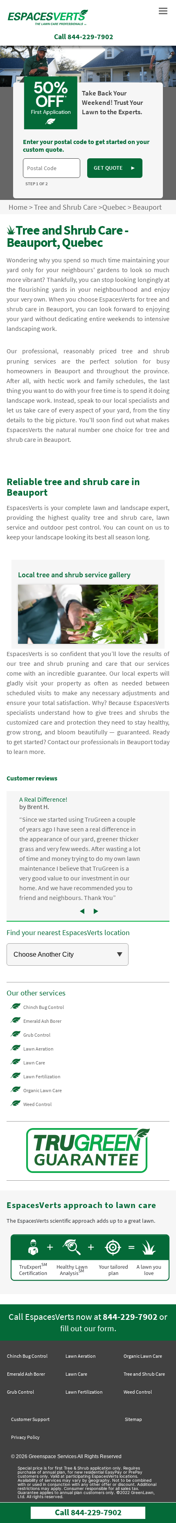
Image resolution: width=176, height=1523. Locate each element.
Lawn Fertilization (42, 1076)
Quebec (114, 207)
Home (18, 207)
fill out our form (87, 1328)
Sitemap (133, 1419)
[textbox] (51, 168)
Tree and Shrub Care (65, 207)
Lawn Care (34, 1063)
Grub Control (36, 1035)
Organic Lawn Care (42, 1090)
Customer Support (30, 1419)
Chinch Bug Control (43, 1007)
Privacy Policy (25, 1437)
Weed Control (37, 1104)
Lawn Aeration (38, 1049)
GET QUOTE (115, 167)
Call (83, 36)
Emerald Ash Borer (42, 1021)
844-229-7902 (130, 1316)
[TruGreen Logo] (48, 24)
